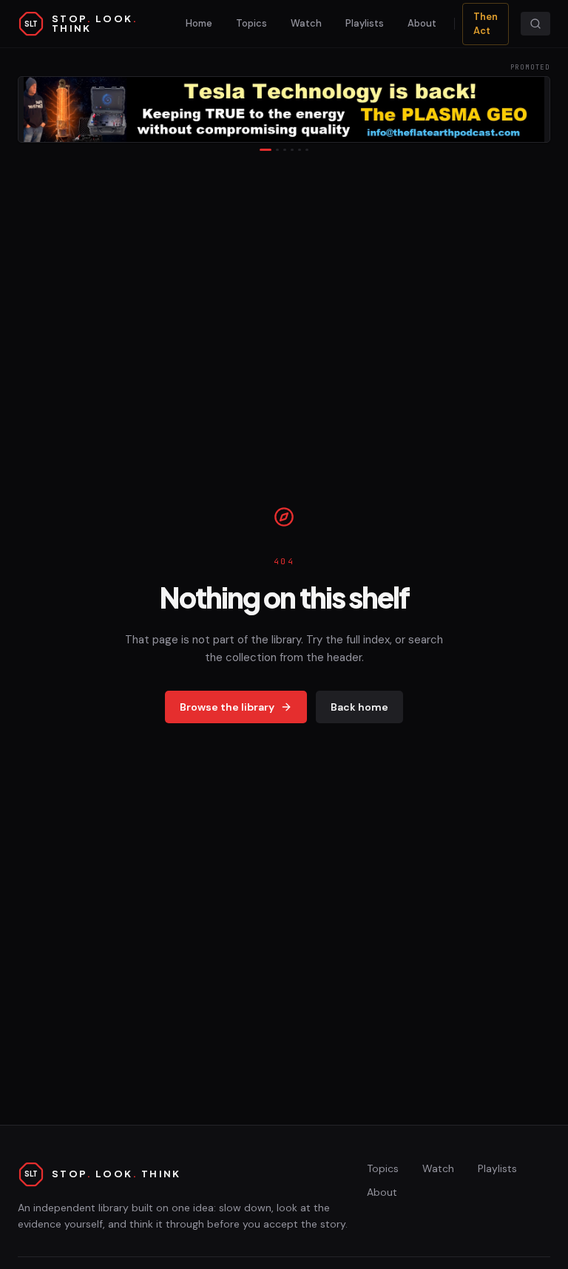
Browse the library (227, 707)
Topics (251, 23)
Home (199, 23)
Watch (306, 23)
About (422, 23)
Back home (359, 707)
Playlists (364, 23)
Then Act (485, 24)
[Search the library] (535, 23)
